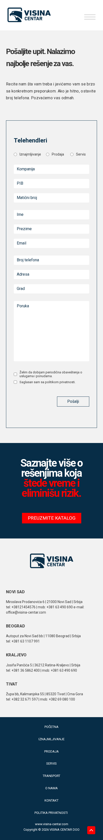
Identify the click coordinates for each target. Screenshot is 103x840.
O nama (51, 788)
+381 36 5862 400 (26, 670)
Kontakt (51, 800)
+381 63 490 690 (59, 607)
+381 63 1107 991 (26, 641)
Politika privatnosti (51, 813)
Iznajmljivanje (51, 739)
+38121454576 (24, 607)
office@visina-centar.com (26, 612)
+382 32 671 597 (25, 699)
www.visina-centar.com (51, 824)
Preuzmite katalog (52, 518)
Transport (51, 776)
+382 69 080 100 (62, 699)
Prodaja (51, 751)
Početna (51, 727)
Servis (51, 763)
